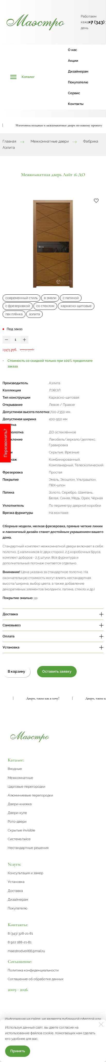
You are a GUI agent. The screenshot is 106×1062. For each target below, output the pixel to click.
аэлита (34, 314)
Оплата (8, 636)
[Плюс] (24, 340)
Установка (11, 647)
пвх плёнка (14, 314)
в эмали (50, 298)
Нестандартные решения (28, 848)
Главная (9, 141)
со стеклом (45, 306)
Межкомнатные (20, 778)
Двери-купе (17, 813)
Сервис (74, 93)
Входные (15, 769)
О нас (72, 50)
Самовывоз (12, 625)
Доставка (10, 614)
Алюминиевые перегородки (30, 795)
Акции (73, 61)
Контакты (75, 104)
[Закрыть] (101, 1024)
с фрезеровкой (17, 306)
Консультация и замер (25, 873)
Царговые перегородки (26, 786)
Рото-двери (17, 821)
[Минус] (6, 340)
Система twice (19, 839)
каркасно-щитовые (76, 306)
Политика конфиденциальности (33, 970)
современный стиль (21, 298)
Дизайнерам (78, 71)
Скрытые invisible (21, 830)
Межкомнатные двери (50, 141)
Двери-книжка (20, 804)
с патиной (71, 298)
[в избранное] (96, 200)
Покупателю (78, 82)
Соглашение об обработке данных (35, 979)
